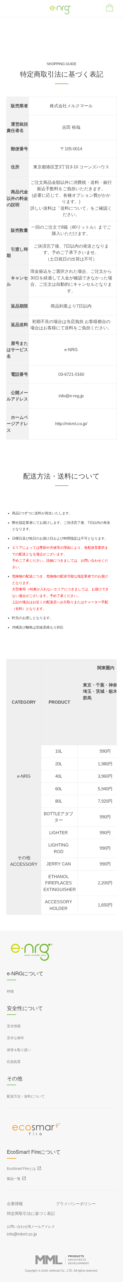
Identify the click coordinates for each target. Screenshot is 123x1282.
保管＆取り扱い (19, 1049)
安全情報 (14, 1025)
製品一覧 (14, 1178)
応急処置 (14, 1061)
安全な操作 (15, 1037)
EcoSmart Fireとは (21, 1168)
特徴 (10, 991)
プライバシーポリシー (76, 1203)
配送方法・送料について (26, 1096)
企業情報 (15, 1203)
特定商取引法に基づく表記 (31, 1213)
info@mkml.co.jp (22, 1234)
